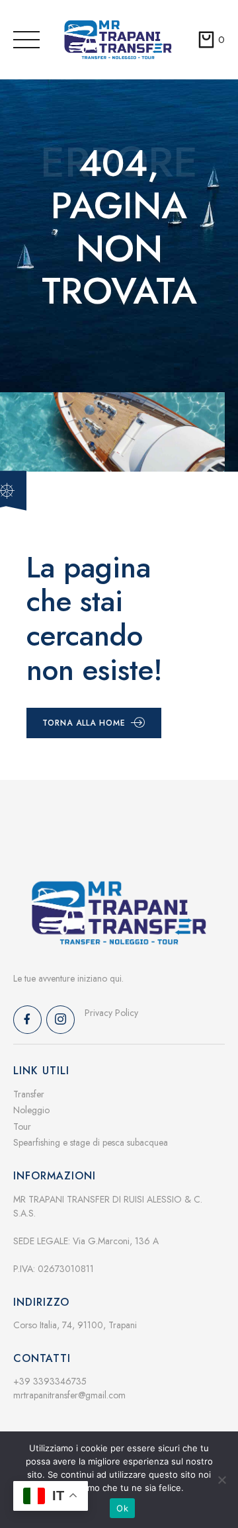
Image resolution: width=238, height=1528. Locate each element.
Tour (22, 1126)
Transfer (28, 1094)
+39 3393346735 (50, 1381)
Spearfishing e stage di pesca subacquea (90, 1142)
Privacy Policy (111, 1012)
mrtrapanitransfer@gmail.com (69, 1395)
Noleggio (31, 1110)
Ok (122, 1508)
